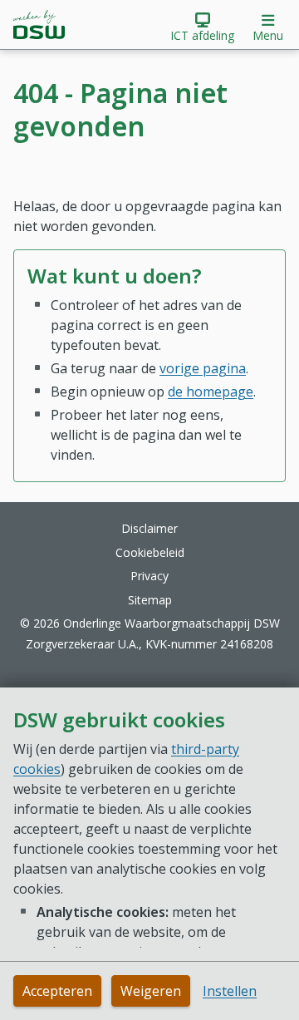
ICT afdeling (202, 35)
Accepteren (57, 991)
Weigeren (150, 991)
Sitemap (150, 600)
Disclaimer (149, 528)
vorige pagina (202, 368)
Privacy (149, 576)
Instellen (230, 991)
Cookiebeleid (149, 552)
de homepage (210, 391)
